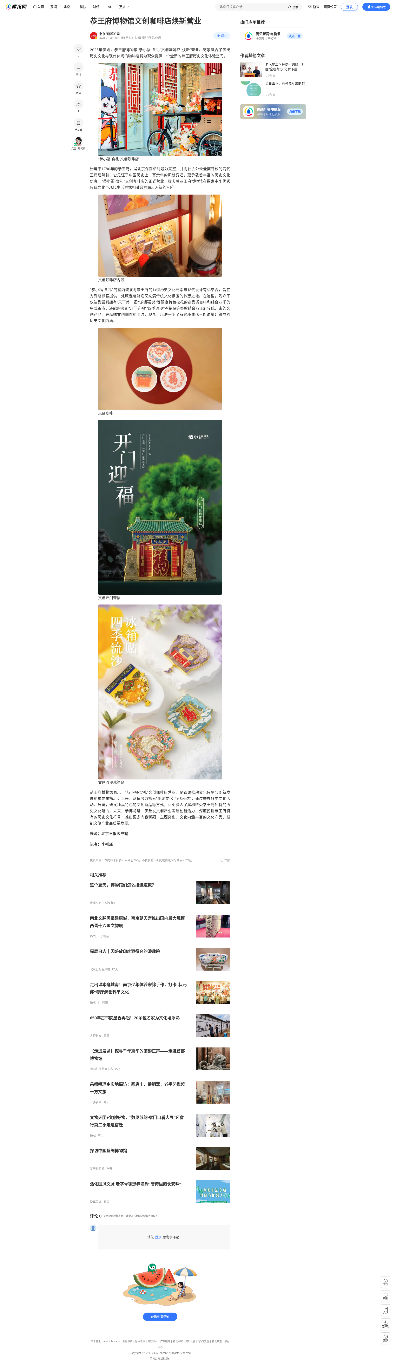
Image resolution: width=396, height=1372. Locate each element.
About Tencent (111, 1341)
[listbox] (160, 1038)
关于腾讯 (96, 1341)
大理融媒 (95, 1035)
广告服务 (165, 1341)
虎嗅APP (95, 902)
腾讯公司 (155, 1358)
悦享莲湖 (95, 1201)
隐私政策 (140, 1341)
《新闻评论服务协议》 (145, 1216)
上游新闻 (95, 1102)
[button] (295, 36)
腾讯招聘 (178, 1341)
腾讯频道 (217, 1341)
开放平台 (153, 1341)
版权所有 (165, 1358)
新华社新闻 (97, 1168)
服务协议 (127, 1341)
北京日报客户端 (100, 969)
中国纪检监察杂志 (101, 1068)
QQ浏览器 (203, 1341)
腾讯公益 (190, 1341)
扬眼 (93, 936)
